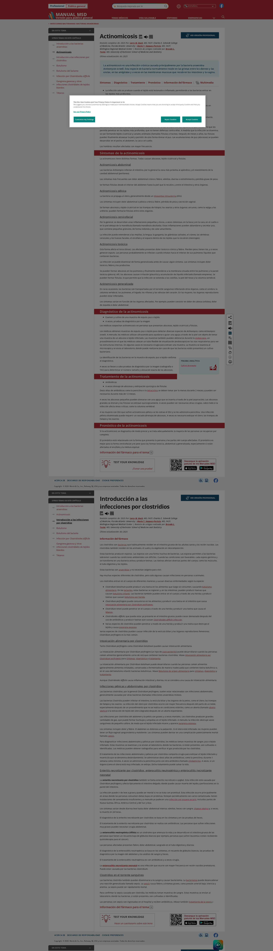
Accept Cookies (192, 119)
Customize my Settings (84, 119)
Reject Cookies (170, 119)
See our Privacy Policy (82, 112)
